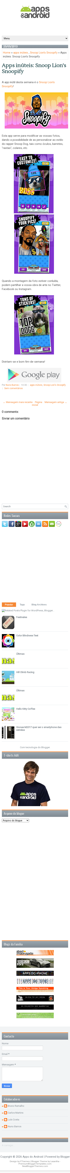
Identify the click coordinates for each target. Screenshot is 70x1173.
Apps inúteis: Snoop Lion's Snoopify (34, 68)
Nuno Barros (14, 1126)
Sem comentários (13, 388)
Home (6, 52)
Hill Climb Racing (25, 672)
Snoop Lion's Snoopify (43, 52)
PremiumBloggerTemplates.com (35, 1164)
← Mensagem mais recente (17, 402)
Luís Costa (13, 1119)
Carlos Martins (15, 1112)
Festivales (21, 617)
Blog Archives (39, 604)
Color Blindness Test (27, 635)
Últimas (20, 653)
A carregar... (8, 1145)
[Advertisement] (36, 26)
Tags (22, 604)
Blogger (45, 747)
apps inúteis (20, 52)
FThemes (25, 1161)
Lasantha (54, 1161)
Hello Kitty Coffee (25, 708)
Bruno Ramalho (16, 1105)
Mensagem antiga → (56, 402)
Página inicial (37, 403)
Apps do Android (33, 1156)
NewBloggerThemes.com (35, 1166)
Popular (9, 604)
